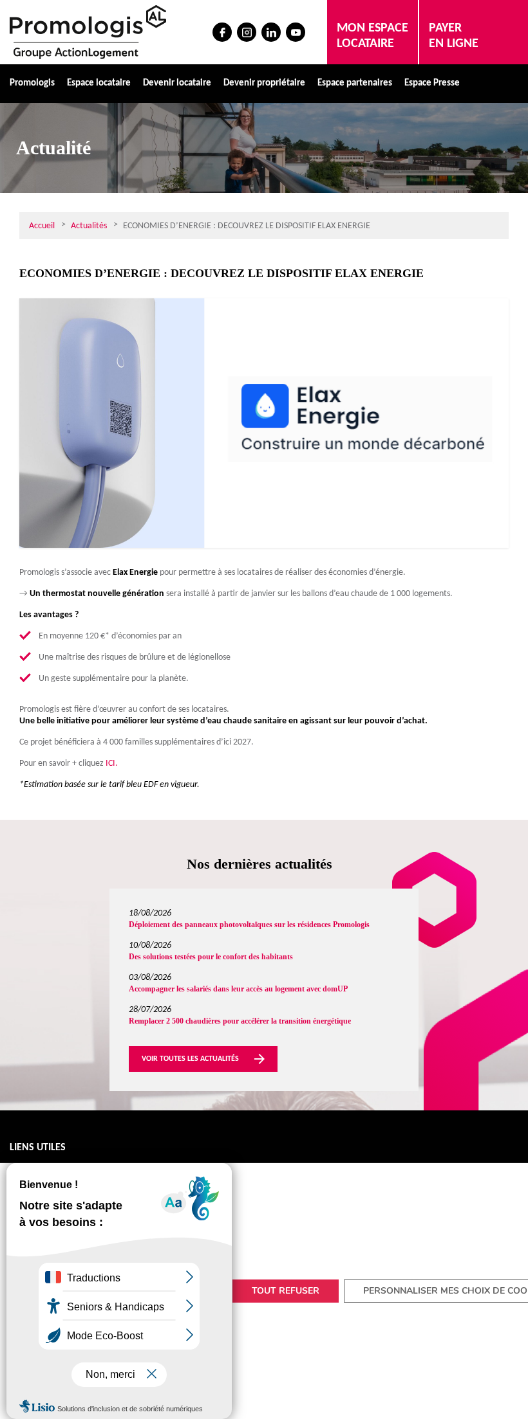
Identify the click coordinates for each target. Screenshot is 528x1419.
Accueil (42, 226)
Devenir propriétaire (264, 83)
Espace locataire (99, 83)
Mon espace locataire (372, 36)
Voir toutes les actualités (190, 1059)
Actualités (89, 226)
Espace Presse (432, 83)
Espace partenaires (354, 83)
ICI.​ (112, 763)
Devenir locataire (177, 83)
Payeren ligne (453, 36)
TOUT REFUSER (285, 1291)
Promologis (32, 83)
